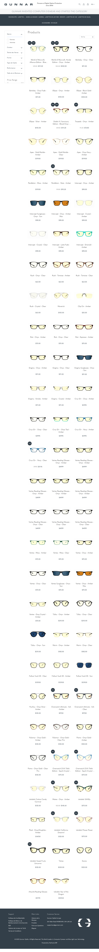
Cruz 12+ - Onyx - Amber (84, 399)
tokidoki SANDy (84, 799)
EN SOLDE (54, 23)
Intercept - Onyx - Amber (84, 183)
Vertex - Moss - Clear (61, 553)
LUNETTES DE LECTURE (52, 17)
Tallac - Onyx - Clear (84, 614)
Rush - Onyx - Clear (37, 276)
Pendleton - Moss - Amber (38, 183)
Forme (9, 58)
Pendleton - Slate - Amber (61, 183)
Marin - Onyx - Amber (61, 645)
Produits (34, 923)
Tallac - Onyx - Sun (38, 645)
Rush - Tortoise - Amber (61, 276)
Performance (11, 68)
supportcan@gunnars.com (55, 925)
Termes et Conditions (14, 931)
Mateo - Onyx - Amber (61, 799)
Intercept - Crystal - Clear (38, 245)
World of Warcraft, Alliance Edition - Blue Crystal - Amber (38, 62)
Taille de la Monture (13, 73)
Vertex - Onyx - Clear (38, 584)
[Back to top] (91, 947)
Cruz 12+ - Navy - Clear (38, 460)
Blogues (34, 928)
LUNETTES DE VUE (71, 17)
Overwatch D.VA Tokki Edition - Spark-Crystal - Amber (61, 771)
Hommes (12, 42)
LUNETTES (21, 17)
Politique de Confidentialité (16, 918)
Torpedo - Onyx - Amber (84, 122)
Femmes (12, 39)
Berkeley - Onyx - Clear (84, 60)
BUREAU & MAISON (32, 17)
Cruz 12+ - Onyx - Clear (38, 430)
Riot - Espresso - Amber (84, 337)
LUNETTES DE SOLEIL (84, 17)
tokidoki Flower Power (84, 830)
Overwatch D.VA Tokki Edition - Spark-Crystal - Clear (84, 771)
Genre (9, 34)
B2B (9, 925)
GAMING (41, 17)
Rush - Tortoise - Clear (84, 276)
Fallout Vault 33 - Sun (84, 676)
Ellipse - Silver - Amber (37, 122)
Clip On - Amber (84, 306)
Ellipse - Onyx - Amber (61, 91)
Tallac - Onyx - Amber (61, 614)
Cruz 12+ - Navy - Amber (84, 430)
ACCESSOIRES (46, 23)
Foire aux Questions (38, 925)
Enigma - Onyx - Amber (38, 368)
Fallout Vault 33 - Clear (38, 676)
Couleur (9, 47)
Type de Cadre (12, 63)
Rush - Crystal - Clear (38, 306)
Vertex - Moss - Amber (37, 553)
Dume (84, 861)
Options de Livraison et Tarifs (17, 928)
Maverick (61, 306)
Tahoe (61, 861)
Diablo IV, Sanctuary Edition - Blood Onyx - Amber (61, 124)
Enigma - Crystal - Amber (61, 399)
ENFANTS (62, 17)
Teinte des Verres (12, 52)
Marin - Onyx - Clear (84, 645)
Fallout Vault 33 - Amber (61, 676)
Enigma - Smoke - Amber (37, 399)
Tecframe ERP (53, 943)
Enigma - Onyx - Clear (61, 368)
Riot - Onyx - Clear (61, 337)
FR (92, 4)
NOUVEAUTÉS (13, 17)
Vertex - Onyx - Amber (84, 553)
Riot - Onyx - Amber (38, 337)
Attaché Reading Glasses (38, 892)
